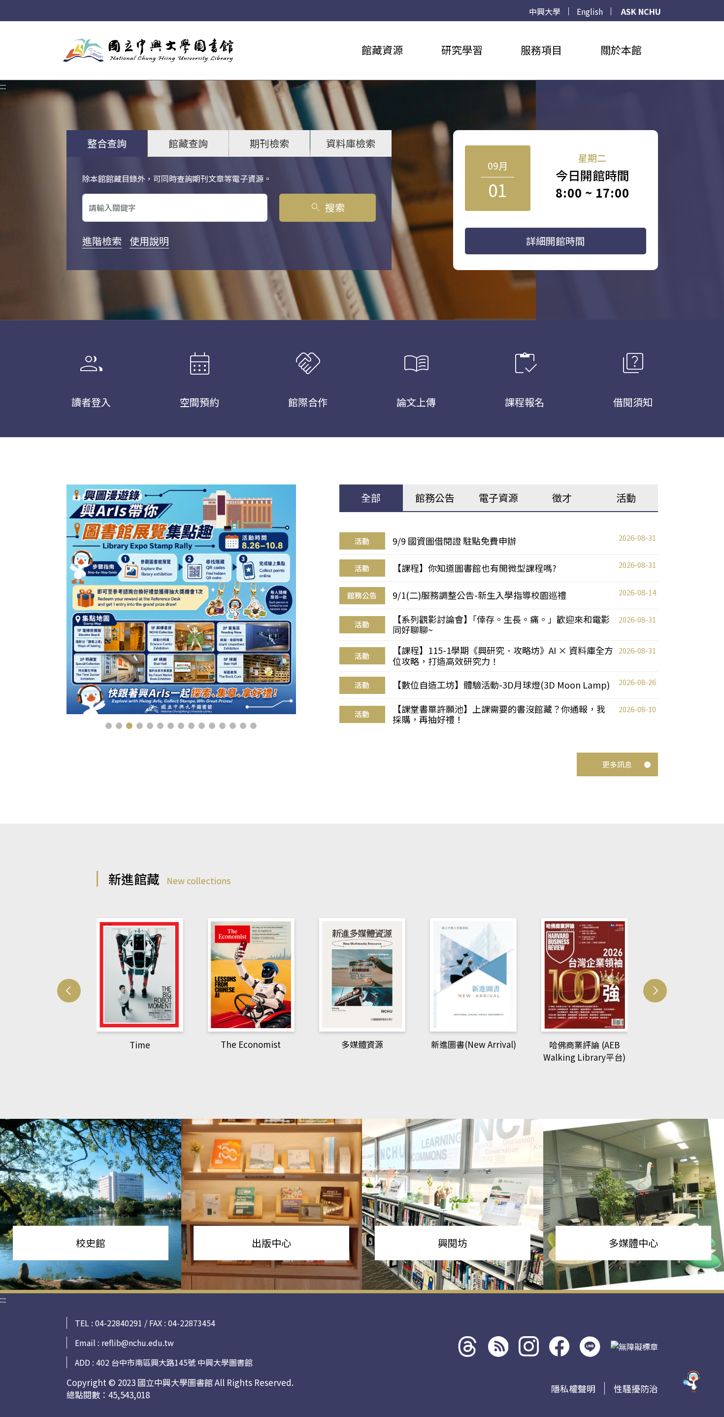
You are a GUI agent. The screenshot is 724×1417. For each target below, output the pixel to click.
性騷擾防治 (636, 1388)
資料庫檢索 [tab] (350, 143)
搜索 (327, 207)
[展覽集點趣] (181, 599)
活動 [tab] (626, 497)
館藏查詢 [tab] (188, 143)
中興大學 (544, 11)
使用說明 (149, 241)
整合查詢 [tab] (107, 143)
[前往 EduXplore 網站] (692, 1384)
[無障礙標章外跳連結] (634, 1346)
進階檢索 (102, 241)
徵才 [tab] (562, 497)
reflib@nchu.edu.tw (137, 1342)
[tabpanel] (498, 629)
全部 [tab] (371, 497)
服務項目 (541, 49)
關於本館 (621, 49)
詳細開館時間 (555, 241)
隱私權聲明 (573, 1388)
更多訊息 (617, 764)
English (590, 11)
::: (3, 27)
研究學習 (462, 49)
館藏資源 (382, 49)
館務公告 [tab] (435, 497)
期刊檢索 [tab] (269, 143)
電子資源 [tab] (498, 497)
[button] (108, 726)
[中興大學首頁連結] (148, 50)
